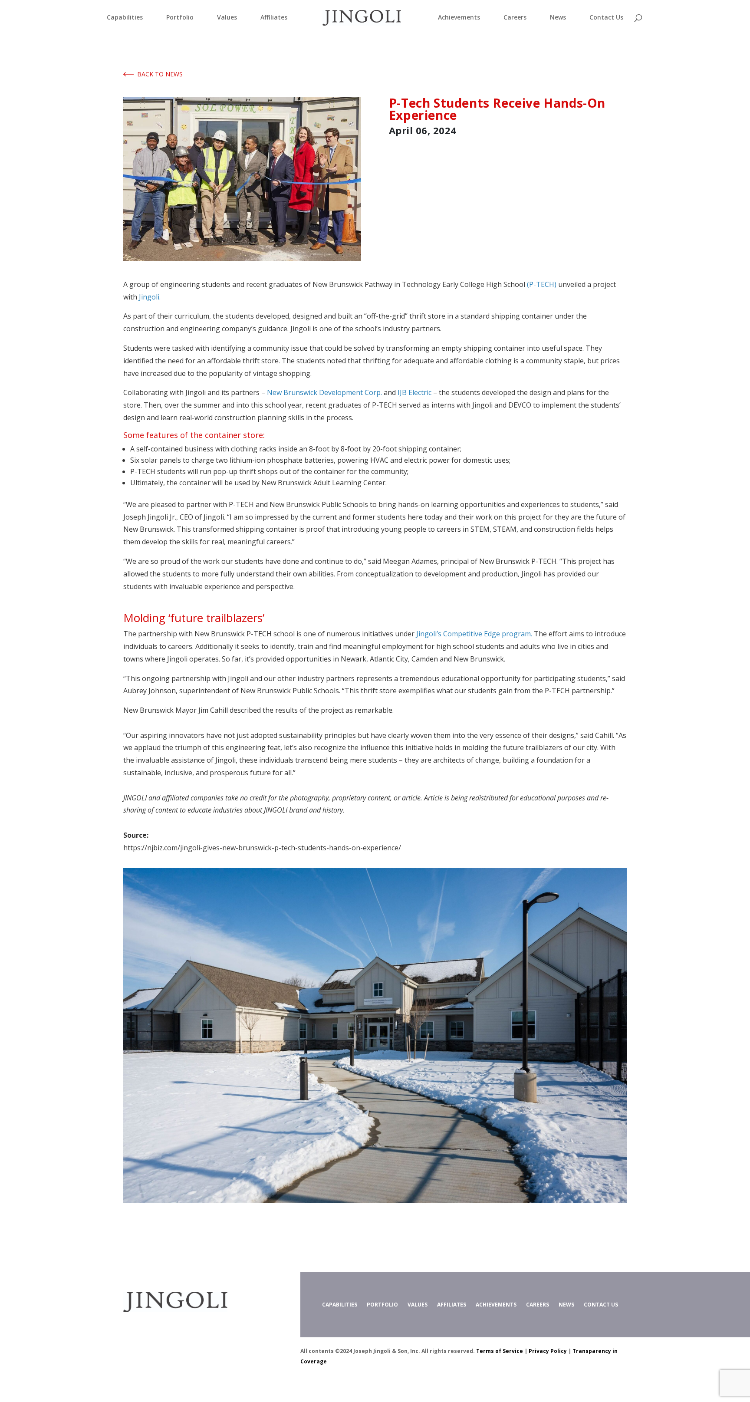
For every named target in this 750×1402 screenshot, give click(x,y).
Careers (514, 17)
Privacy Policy (548, 1351)
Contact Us (606, 17)
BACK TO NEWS (158, 74)
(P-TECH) (541, 284)
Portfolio (180, 17)
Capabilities (125, 17)
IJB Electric (414, 392)
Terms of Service (499, 1351)
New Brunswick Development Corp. (324, 392)
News (558, 17)
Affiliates (273, 17)
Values (227, 17)
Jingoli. (150, 297)
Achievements (459, 17)
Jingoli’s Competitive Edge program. (474, 633)
